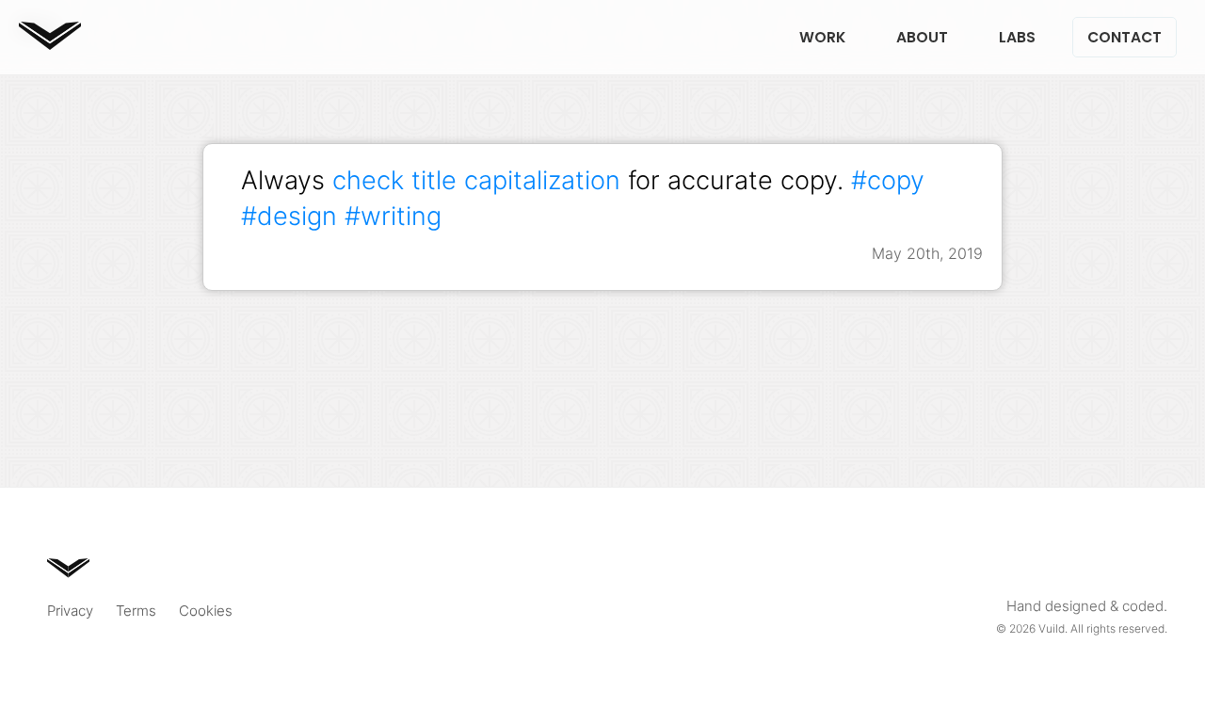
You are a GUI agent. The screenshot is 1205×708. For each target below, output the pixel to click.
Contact (1124, 37)
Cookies (206, 611)
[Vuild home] (50, 44)
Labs (1017, 37)
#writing (393, 216)
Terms (136, 611)
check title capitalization (476, 180)
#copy (887, 180)
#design (289, 216)
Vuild (1051, 628)
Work (822, 37)
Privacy (70, 611)
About (922, 37)
